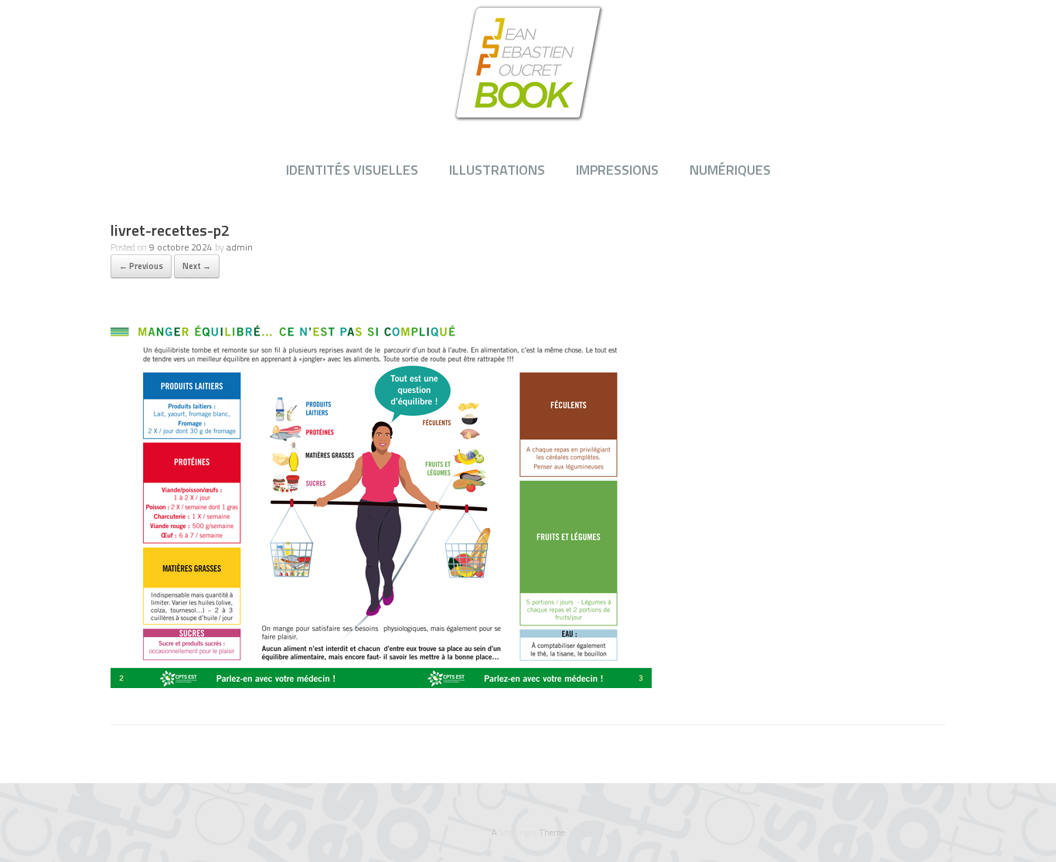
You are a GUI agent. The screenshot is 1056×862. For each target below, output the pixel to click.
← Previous (141, 266)
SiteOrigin (518, 832)
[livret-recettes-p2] (381, 683)
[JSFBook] (528, 62)
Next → (196, 266)
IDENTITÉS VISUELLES (352, 169)
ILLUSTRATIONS (497, 169)
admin (240, 247)
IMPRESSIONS (617, 169)
